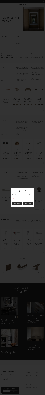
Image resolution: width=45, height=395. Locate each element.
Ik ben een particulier (17, 203)
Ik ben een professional (27, 203)
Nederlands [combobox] (15, 198)
